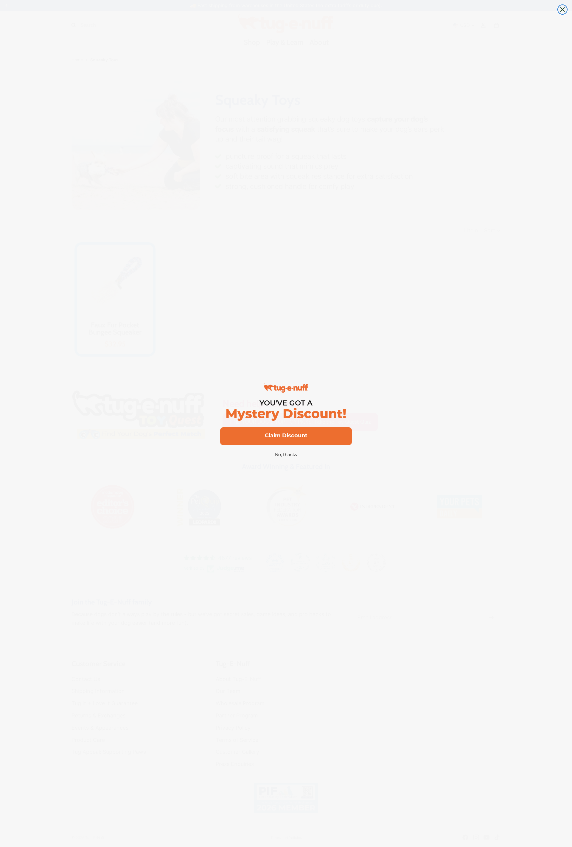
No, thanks (286, 455)
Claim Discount (286, 436)
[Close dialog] (562, 9)
